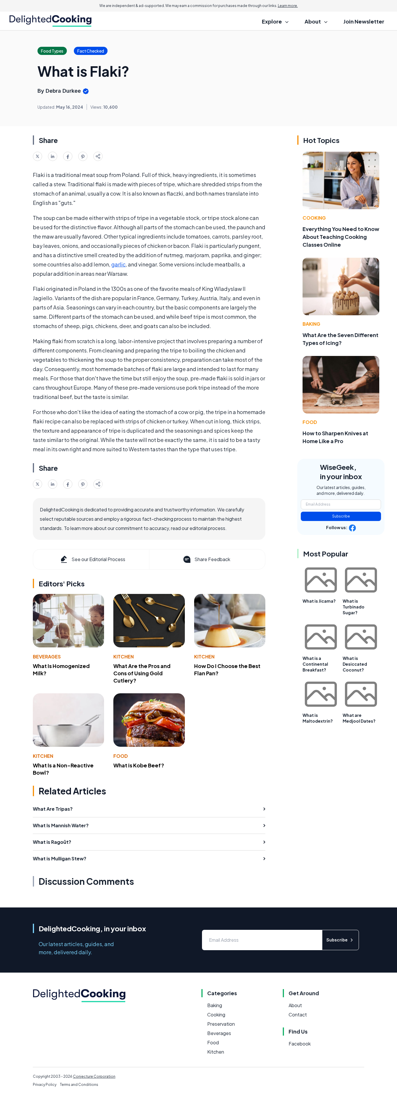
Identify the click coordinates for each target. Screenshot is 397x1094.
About (295, 1005)
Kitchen (123, 656)
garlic (118, 264)
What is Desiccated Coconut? (355, 664)
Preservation (221, 1024)
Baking (311, 324)
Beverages (47, 656)
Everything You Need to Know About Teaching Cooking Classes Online (341, 236)
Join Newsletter (364, 21)
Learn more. (288, 5)
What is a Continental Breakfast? (315, 664)
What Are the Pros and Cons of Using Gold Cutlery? (142, 673)
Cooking (314, 218)
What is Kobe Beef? (138, 765)
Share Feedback (212, 559)
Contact (298, 1014)
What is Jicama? (319, 601)
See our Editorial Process (98, 559)
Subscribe (341, 516)
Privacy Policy (44, 1084)
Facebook (300, 1044)
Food (120, 756)
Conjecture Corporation (94, 1076)
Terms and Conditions (79, 1084)
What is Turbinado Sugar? (353, 606)
